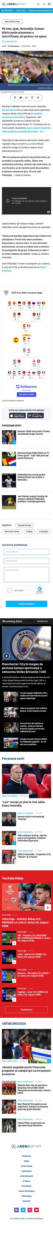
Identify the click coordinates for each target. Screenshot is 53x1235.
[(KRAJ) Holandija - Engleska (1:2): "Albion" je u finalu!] (9, 857)
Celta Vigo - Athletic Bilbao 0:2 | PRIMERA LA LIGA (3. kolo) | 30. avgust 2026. (25, 922)
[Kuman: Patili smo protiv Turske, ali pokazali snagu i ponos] (9, 437)
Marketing (26, 1196)
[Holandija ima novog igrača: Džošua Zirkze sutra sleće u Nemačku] (9, 481)
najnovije (26, 1156)
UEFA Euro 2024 (11, 531)
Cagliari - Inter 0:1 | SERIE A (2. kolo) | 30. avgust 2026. (32, 993)
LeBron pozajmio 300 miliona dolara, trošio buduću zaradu (33, 709)
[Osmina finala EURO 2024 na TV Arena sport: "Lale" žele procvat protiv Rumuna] (9, 459)
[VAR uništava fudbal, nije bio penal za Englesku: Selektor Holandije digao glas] (9, 838)
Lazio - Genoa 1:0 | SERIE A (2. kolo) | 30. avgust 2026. (32, 955)
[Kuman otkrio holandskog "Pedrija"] (9, 819)
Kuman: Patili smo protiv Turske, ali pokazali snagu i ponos (33, 432)
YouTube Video (12, 878)
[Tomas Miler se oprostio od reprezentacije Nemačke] (9, 1125)
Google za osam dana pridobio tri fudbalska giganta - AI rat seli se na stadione (33, 742)
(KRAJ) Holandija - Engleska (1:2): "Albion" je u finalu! (34, 855)
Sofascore (20, 401)
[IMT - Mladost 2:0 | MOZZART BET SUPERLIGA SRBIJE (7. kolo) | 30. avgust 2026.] (9, 938)
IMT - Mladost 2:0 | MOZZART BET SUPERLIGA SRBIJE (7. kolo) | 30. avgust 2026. (34, 938)
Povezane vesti (11, 425)
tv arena (15, 1219)
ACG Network (26, 1176)
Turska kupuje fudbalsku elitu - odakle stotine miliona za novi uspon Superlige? (34, 696)
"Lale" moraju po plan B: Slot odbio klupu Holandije (23, 803)
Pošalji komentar (26, 604)
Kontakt (26, 1201)
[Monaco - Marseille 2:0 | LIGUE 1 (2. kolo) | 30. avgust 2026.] (9, 976)
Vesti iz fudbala (10, 796)
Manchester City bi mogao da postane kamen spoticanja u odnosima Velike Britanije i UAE (24, 668)
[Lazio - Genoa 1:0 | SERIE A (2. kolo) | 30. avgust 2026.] (9, 957)
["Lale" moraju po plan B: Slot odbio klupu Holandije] (26, 781)
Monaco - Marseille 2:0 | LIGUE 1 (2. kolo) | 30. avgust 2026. (33, 974)
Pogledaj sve (42, 621)
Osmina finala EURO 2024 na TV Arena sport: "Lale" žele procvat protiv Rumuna (33, 456)
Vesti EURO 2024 (12, 21)
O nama (26, 1181)
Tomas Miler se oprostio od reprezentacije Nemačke (31, 1124)
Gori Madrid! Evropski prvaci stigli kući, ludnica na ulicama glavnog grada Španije (32, 1107)
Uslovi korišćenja (27, 1191)
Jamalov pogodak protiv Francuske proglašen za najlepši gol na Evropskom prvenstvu (26, 1071)
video (26, 1161)
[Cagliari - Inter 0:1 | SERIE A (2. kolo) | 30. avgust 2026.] (9, 995)
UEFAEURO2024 (14, 1024)
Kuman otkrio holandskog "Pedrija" (30, 818)
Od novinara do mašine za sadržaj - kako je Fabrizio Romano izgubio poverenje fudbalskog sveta (32, 727)
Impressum (26, 1171)
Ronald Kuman (9, 110)
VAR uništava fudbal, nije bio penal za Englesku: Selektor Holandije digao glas (32, 838)
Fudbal (29, 531)
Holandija (43, 531)
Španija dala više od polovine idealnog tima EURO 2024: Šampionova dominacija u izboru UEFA (34, 1089)
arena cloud (26, 1166)
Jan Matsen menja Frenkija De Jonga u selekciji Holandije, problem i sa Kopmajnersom (32, 499)
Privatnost (26, 1186)
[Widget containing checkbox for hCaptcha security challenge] (25, 590)
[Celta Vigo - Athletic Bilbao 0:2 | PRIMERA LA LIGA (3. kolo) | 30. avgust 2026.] (26, 897)
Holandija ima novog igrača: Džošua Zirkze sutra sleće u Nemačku (31, 477)
